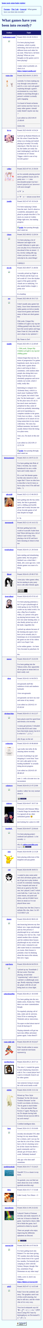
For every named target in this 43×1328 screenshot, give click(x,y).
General (23, 9)
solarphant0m (9, 994)
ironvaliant (9, 596)
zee (9, 298)
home (4, 3)
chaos (9, 234)
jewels (9, 268)
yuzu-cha (9, 76)
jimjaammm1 (9, 458)
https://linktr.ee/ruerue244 (27, 1282)
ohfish (9, 1090)
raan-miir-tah (9, 1042)
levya (9, 130)
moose (9, 659)
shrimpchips (9, 713)
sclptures (9, 786)
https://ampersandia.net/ (26, 71)
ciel (9, 870)
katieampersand (9, 37)
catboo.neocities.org (30, 845)
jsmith (9, 201)
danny (9, 919)
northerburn (9, 1062)
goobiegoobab (9, 1167)
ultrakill (9, 494)
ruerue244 (9, 1245)
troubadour (9, 550)
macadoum (9, 1208)
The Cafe (15, 9)
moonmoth (9, 523)
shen (9, 678)
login (17, 3)
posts (8, 3)
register (22, 3)
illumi (9, 574)
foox (9, 1128)
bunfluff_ (9, 829)
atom (13, 3)
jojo (9, 852)
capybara (9, 964)
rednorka (9, 743)
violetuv (9, 803)
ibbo (9, 1190)
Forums (7, 9)
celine (9, 169)
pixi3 (9, 1286)
